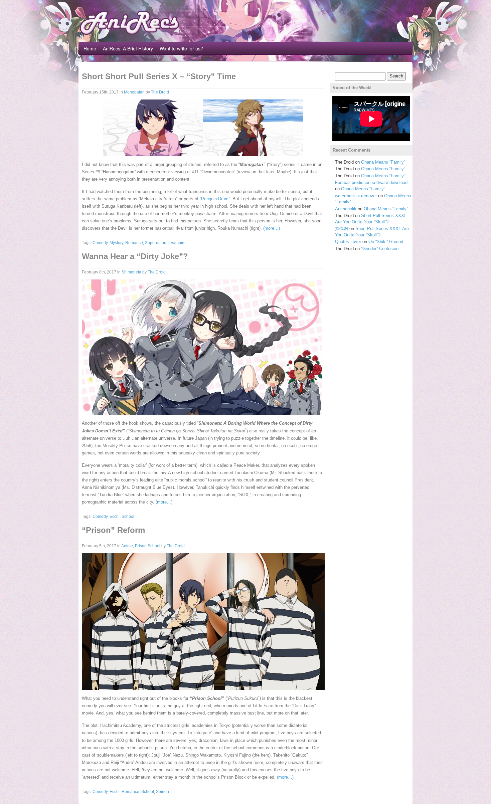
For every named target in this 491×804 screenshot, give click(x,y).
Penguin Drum (214, 198)
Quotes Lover (348, 241)
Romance (134, 242)
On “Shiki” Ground (385, 241)
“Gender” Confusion (379, 248)
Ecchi (115, 516)
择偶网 (341, 228)
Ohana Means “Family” (383, 162)
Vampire (178, 242)
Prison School (147, 546)
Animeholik (345, 208)
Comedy (100, 242)
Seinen (162, 791)
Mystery (116, 242)
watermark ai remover (356, 195)
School (128, 516)
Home (90, 48)
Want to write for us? (181, 48)
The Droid (160, 92)
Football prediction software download (371, 182)
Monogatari (134, 92)
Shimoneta (131, 272)
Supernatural (157, 242)
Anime (127, 546)
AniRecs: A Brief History (128, 48)
